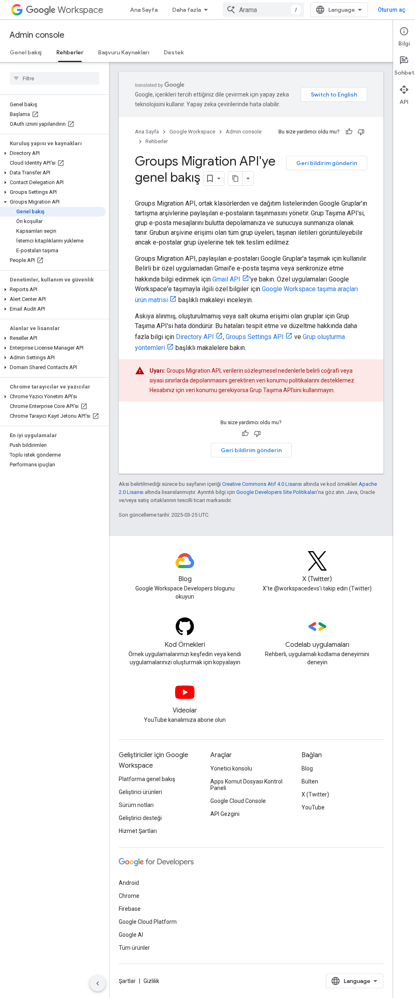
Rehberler (69, 52)
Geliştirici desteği (140, 818)
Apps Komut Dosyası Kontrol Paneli (246, 784)
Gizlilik (151, 981)
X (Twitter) (315, 794)
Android (129, 883)
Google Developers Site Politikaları (276, 492)
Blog (307, 768)
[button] (53, 153)
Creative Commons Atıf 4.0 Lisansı (262, 484)
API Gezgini (225, 814)
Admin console (37, 35)
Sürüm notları (136, 805)
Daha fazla (186, 9)
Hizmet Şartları (138, 831)
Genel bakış (26, 52)
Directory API (195, 337)
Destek (174, 52)
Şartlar (127, 981)
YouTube (313, 807)
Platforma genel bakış (147, 779)
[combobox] (263, 9)
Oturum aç (391, 9)
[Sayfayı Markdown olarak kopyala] (235, 178)
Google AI (131, 934)
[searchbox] (54, 78)
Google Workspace (192, 132)
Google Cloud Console (238, 801)
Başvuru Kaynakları (123, 52)
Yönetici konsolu (231, 768)
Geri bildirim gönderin (326, 163)
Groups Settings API (255, 337)
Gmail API (226, 279)
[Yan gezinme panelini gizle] (98, 983)
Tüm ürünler (134, 947)
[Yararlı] (349, 132)
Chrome (129, 896)
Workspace (80, 9)
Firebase (130, 909)
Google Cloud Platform (148, 922)
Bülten (310, 781)
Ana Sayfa (144, 9)
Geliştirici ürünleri (140, 792)
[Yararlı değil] (361, 132)
